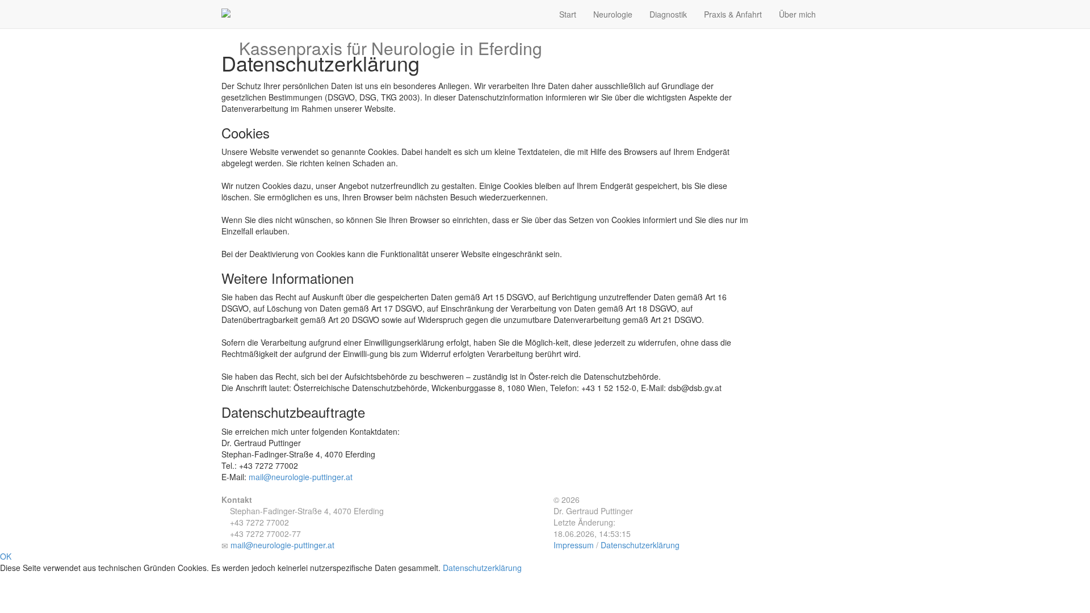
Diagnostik (668, 14)
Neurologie (612, 14)
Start (567, 14)
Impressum (574, 545)
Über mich (797, 14)
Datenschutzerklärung (640, 545)
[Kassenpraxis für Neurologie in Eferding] (390, 8)
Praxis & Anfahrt (733, 14)
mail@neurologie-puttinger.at (301, 476)
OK (5, 556)
